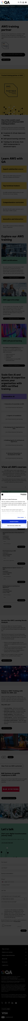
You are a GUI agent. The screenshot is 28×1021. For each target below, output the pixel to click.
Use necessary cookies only (14, 525)
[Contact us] (21, 2)
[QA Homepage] (5, 2)
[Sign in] (23, 2)
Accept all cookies (14, 521)
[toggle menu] (26, 2)
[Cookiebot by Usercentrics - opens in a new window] (20, 494)
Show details (21, 517)
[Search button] (19, 2)
